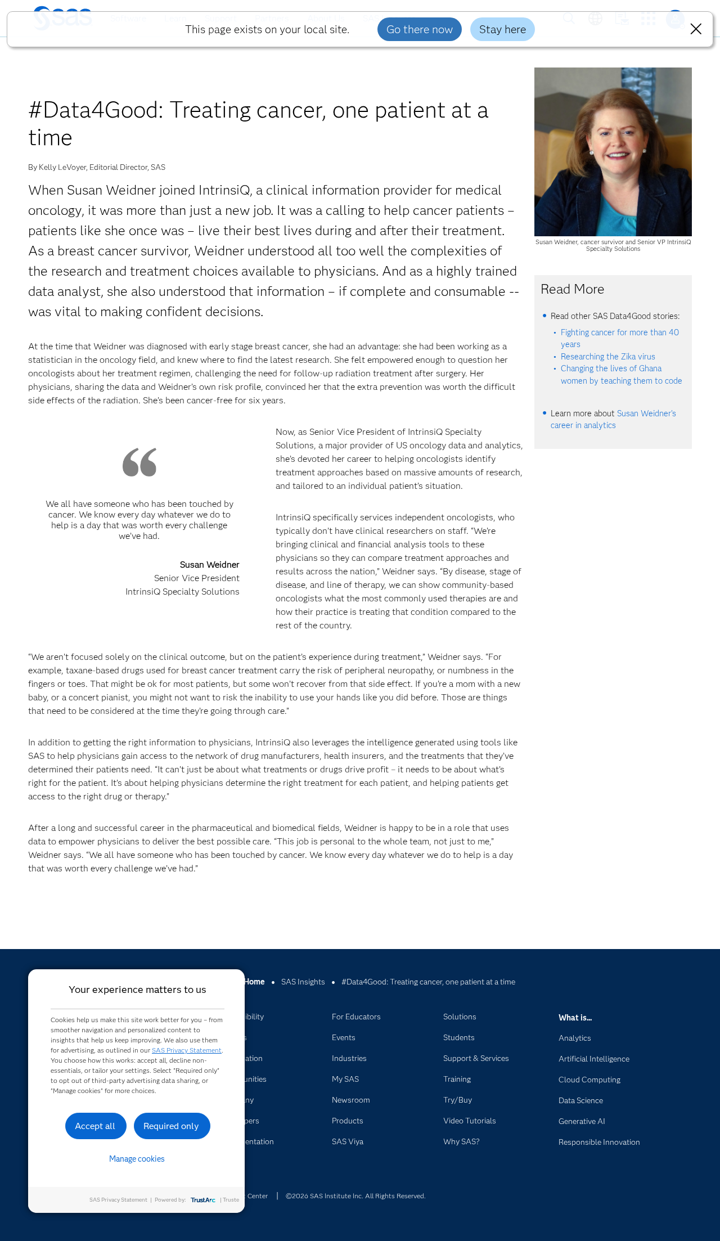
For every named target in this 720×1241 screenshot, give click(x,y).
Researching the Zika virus (608, 357)
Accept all (95, 1126)
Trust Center (249, 1195)
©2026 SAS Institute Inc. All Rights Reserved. (356, 1195)
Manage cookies (137, 1159)
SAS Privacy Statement (187, 1050)
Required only (171, 1126)
